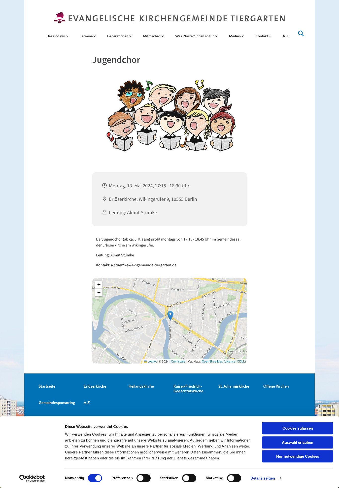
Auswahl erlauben (297, 442)
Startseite (47, 386)
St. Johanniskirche (233, 386)
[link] (57, 36)
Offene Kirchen (276, 386)
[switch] (143, 478)
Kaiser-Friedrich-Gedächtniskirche (188, 388)
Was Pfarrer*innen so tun (195, 36)
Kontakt (262, 36)
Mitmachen (152, 36)
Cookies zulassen (297, 428)
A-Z (286, 36)
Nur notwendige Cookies (297, 456)
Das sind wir (56, 36)
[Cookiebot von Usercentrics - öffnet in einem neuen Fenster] (32, 478)
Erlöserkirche (95, 386)
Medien (235, 36)
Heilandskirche (141, 386)
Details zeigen (262, 478)
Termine (86, 36)
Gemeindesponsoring (57, 402)
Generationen (118, 36)
